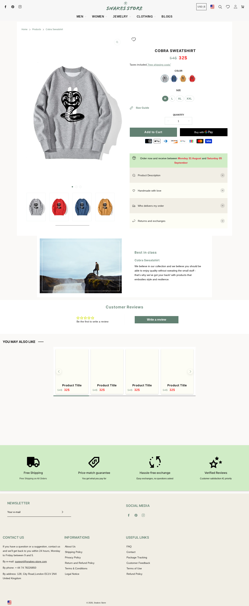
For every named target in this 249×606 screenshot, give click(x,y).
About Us (70, 546)
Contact (131, 551)
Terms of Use (134, 568)
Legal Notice (72, 573)
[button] (72, 187)
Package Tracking (137, 557)
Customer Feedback (138, 562)
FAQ (129, 546)
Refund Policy (134, 573)
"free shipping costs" (159, 64)
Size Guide (142, 107)
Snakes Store (100, 603)
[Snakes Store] (124, 7)
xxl (189, 98)
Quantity (178, 115)
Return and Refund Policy (79, 562)
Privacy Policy (73, 557)
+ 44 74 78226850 (25, 567)
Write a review (156, 319)
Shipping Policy (73, 551)
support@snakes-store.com (31, 561)
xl (180, 98)
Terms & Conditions (76, 568)
